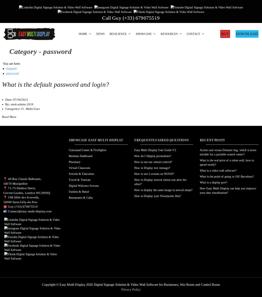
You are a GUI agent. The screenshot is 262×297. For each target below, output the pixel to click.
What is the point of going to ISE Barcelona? (227, 176)
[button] (89, 34)
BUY (225, 34)
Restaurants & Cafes (81, 197)
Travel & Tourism (79, 179)
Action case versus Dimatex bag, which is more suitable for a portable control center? (228, 152)
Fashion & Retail (79, 191)
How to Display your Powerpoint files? (157, 196)
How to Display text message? (152, 168)
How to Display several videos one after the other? (160, 182)
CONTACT (193, 33)
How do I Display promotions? (152, 156)
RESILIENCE (118, 33)
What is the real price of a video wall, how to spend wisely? (227, 162)
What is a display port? (213, 182)
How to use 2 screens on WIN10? (154, 173)
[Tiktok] (169, 11)
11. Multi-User (30, 108)
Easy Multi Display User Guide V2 (155, 150)
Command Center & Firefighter (87, 150)
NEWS (100, 33)
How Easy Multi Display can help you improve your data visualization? (228, 190)
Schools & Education (81, 173)
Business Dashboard (80, 156)
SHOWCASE (144, 33)
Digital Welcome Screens (84, 185)
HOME (83, 33)
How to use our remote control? (153, 162)
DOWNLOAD (247, 34)
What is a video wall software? (218, 170)
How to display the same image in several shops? (163, 190)
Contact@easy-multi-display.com (29, 211)
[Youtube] (207, 7)
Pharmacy (74, 162)
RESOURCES (169, 33)
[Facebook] (95, 11)
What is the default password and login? (55, 84)
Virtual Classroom (79, 168)
